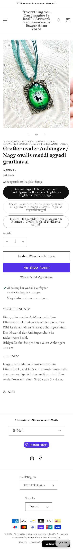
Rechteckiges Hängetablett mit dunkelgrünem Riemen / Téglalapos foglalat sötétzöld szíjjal (36, 192)
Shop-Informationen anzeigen (27, 298)
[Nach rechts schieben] (44, 134)
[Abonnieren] (59, 430)
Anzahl (7, 233)
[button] (5, 20)
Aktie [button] (11, 392)
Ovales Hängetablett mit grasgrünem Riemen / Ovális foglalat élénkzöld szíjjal (36, 222)
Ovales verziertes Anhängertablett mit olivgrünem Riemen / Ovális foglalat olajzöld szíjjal (36, 207)
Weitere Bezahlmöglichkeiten (36, 277)
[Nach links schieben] (28, 134)
